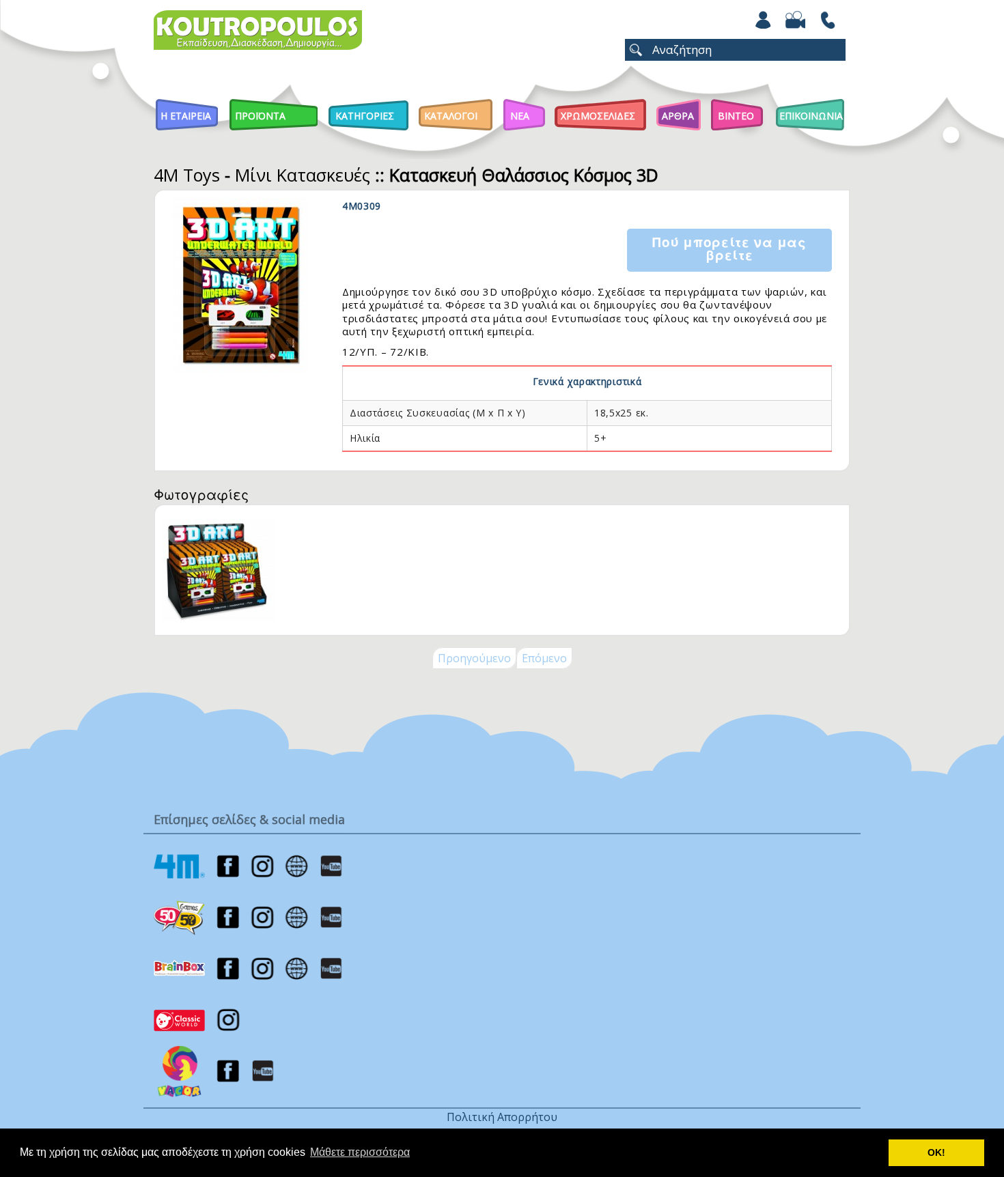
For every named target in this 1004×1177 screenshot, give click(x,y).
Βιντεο (736, 115)
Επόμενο (544, 658)
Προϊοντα (260, 115)
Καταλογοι (450, 115)
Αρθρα (678, 115)
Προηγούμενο (474, 658)
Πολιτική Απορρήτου (502, 1116)
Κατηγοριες (364, 115)
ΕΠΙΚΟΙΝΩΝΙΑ (811, 115)
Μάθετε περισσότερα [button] (360, 1152)
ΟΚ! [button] (936, 1152)
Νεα (519, 115)
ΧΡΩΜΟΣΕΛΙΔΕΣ (598, 115)
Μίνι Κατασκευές (302, 174)
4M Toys (187, 174)
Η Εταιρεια (186, 115)
